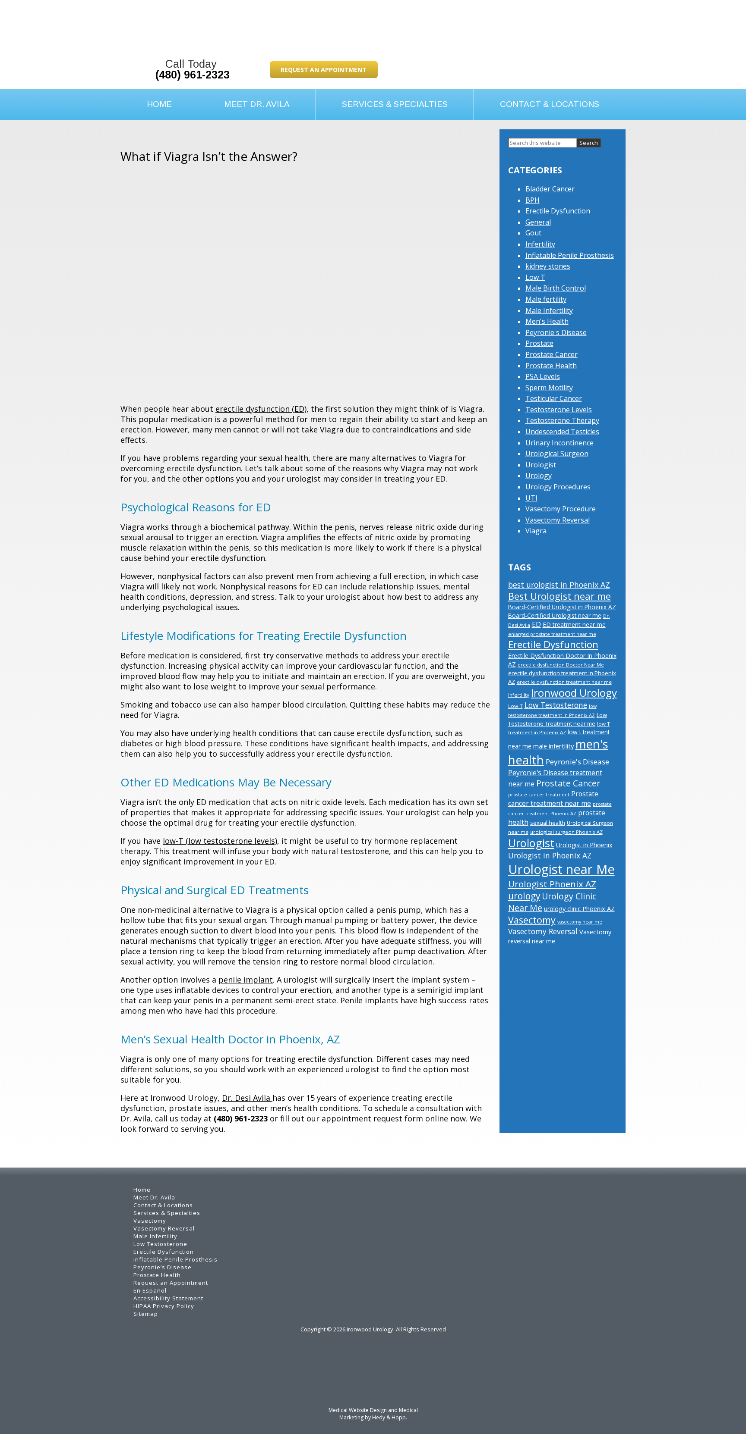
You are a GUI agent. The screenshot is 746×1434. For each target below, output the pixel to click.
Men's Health (547, 321)
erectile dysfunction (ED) (261, 409)
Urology (538, 475)
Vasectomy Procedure (560, 508)
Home (159, 104)
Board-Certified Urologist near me (554, 615)
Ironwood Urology (574, 693)
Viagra (536, 530)
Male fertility (545, 299)
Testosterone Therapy (562, 420)
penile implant (245, 979)
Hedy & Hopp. (389, 1417)
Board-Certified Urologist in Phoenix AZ (562, 607)
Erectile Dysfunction (557, 211)
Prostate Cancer (551, 354)
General (538, 222)
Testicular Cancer (553, 398)
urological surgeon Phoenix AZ (566, 832)
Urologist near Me (561, 869)
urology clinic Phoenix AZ (579, 909)
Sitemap (145, 1314)
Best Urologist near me (559, 596)
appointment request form (372, 1118)
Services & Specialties (395, 104)
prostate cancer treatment (538, 795)
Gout (533, 233)
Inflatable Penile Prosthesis (569, 255)
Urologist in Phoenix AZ (549, 855)
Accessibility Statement (168, 1298)
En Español (150, 1290)
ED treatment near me (574, 624)
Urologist (540, 465)
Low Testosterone (556, 705)
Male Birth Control (555, 288)
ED (536, 624)
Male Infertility (549, 310)
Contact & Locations (549, 104)
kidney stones (547, 266)
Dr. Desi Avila (247, 1098)
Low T (535, 277)
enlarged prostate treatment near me (552, 634)
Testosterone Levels (558, 409)
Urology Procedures (558, 487)
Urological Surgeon (556, 453)
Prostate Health (551, 365)
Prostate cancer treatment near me (553, 798)
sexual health (547, 823)
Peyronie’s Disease (162, 1267)
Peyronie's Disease (556, 332)
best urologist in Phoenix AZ (559, 584)
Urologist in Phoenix (584, 845)
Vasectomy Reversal (557, 520)
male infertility (553, 746)
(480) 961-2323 (192, 75)
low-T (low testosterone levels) (220, 841)
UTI (531, 498)
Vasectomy (532, 920)
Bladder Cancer (550, 189)
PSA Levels (542, 376)
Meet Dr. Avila (257, 104)
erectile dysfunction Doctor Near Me (561, 664)
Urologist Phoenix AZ (552, 884)
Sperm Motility (549, 387)
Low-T (515, 706)
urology (524, 896)
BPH (532, 200)
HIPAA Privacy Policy (163, 1306)
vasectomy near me (579, 922)
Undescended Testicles (562, 431)
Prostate (539, 343)
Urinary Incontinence (559, 443)
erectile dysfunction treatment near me (564, 682)
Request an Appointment (324, 70)
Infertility (540, 244)
